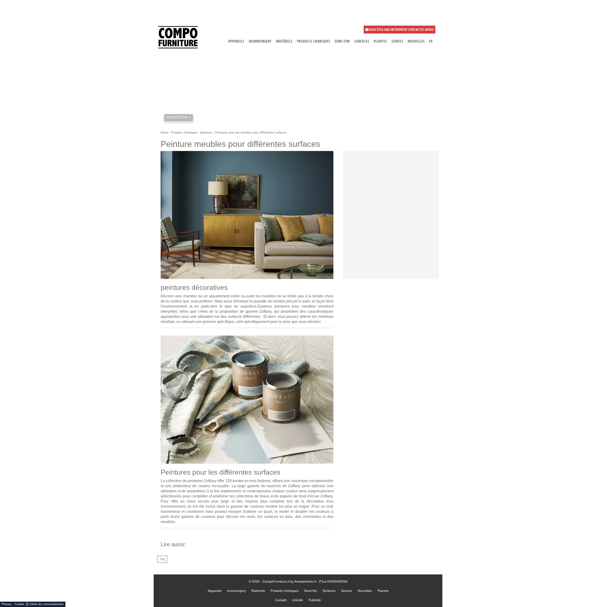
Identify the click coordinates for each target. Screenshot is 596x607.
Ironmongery (236, 591)
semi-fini (342, 41)
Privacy (7, 604)
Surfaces (328, 591)
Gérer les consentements (47, 604)
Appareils (214, 591)
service (397, 41)
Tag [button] (162, 559)
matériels (284, 41)
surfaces (361, 41)
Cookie (19, 604)
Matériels (258, 591)
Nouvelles (365, 591)
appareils (236, 41)
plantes (380, 41)
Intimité (297, 600)
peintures (206, 132)
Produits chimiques (313, 41)
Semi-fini (310, 591)
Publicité (314, 600)
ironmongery (260, 41)
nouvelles (416, 41)
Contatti (281, 600)
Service (346, 591)
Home (165, 132)
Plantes (383, 591)
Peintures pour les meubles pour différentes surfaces (250, 132)
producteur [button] (178, 117)
